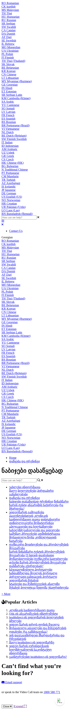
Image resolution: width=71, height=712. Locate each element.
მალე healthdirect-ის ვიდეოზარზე (31, 642)
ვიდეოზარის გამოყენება (26, 512)
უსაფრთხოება (58, 587)
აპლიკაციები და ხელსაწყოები (30, 526)
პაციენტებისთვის (21, 515)
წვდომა (41, 587)
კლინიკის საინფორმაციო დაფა (32, 610)
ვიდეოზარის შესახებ (23, 580)
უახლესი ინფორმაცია (24, 487)
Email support (13, 682)
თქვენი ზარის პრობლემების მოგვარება (37, 562)
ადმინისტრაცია (49, 533)
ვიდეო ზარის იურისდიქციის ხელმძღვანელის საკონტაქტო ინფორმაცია (30, 649)
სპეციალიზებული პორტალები (30, 569)
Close (6, 706)
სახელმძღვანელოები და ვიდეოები (34, 530)
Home (12, 457)
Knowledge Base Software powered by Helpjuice (35, 702)
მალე (13, 490)
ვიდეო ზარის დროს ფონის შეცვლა (34, 624)
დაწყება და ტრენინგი (24, 461)
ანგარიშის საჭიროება (43, 505)
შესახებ (14, 587)
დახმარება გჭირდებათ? (26, 566)
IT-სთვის (32, 555)
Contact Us (16, 230)
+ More (6, 594)
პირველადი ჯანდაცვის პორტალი (33, 576)
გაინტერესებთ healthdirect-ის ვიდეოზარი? (38, 656)
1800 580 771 (52, 692)
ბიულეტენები (27, 490)
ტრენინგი (46, 501)
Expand (19, 706)
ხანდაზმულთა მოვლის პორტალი (33, 573)
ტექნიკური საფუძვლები (51, 558)
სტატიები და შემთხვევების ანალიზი (34, 584)
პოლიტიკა (28, 587)
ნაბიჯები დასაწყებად (24, 501)
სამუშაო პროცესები (23, 533)
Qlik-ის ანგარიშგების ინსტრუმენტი (33, 613)
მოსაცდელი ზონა (21, 537)
